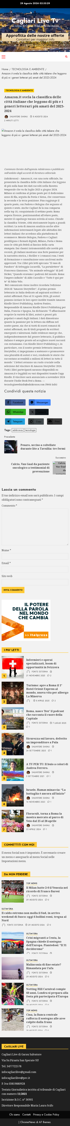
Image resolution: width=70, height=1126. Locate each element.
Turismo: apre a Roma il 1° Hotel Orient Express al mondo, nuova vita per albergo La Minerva (47, 690)
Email (6, 563)
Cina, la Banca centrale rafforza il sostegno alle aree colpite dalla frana (45, 1018)
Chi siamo (14, 1114)
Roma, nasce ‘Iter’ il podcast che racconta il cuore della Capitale (45, 714)
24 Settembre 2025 (36, 751)
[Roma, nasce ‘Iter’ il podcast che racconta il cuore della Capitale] (13, 718)
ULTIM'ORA (7, 909)
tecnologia (30, 430)
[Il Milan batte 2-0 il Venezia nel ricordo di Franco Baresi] (13, 891)
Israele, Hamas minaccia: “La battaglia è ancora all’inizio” (46, 791)
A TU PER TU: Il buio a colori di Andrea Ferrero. (47, 766)
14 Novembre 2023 (35, 802)
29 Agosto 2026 (34, 900)
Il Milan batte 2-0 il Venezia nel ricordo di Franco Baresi (47, 889)
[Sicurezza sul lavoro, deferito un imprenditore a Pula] (13, 744)
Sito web (7, 576)
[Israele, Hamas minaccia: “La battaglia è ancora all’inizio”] (13, 795)
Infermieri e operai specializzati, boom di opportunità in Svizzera (42, 663)
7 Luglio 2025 (59, 723)
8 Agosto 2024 (40, 116)
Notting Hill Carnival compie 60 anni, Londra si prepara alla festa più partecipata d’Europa (47, 992)
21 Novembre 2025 (35, 675)
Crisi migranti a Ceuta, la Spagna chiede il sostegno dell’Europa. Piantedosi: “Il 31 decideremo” (46, 943)
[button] (3, 56)
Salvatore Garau (18, 116)
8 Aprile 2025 (42, 701)
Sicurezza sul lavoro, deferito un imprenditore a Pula (46, 740)
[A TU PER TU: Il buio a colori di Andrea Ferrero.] (13, 770)
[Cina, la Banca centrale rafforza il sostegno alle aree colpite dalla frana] (13, 1019)
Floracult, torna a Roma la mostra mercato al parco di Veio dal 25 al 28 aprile (44, 817)
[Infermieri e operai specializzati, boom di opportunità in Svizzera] (13, 667)
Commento (9, 505)
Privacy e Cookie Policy (46, 1114)
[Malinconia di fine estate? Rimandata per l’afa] (13, 968)
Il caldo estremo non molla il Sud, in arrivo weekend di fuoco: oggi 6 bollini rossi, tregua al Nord (34, 916)
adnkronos (18, 430)
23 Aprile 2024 (33, 829)
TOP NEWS (31, 883)
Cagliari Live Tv (35, 20)
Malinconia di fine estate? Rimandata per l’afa (43, 966)
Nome (6, 550)
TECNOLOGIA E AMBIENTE (19, 90)
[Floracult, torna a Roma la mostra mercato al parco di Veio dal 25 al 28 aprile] (13, 821)
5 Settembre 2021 (35, 776)
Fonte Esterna (39, 671)
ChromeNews (27, 1122)
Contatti (26, 1114)
